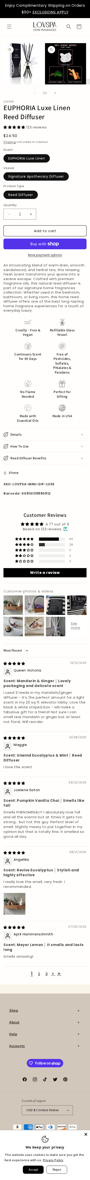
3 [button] (46, 973)
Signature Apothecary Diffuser (36, 176)
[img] (14, 663)
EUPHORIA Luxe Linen (26, 158)
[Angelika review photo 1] (14, 904)
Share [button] (14, 472)
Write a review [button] (45, 572)
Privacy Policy (53, 1160)
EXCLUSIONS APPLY (51, 12)
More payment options (45, 255)
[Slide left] (35, 93)
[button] (9, 27)
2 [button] (39, 973)
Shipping (9, 142)
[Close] (86, 1134)
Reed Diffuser (20, 194)
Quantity (10, 205)
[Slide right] (55, 93)
